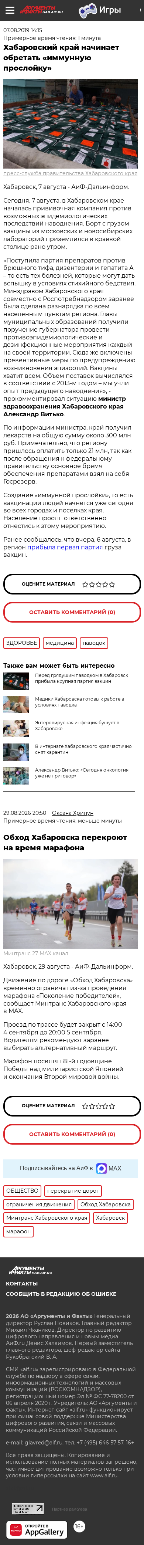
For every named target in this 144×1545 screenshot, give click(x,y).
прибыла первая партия (65, 547)
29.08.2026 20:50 (24, 813)
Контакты (22, 1283)
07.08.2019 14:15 (22, 30)
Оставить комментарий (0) (72, 612)
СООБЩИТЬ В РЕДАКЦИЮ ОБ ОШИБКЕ (61, 1294)
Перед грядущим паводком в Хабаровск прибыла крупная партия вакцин (81, 678)
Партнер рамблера (69, 1509)
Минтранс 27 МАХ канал (35, 953)
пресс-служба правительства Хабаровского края (70, 173)
